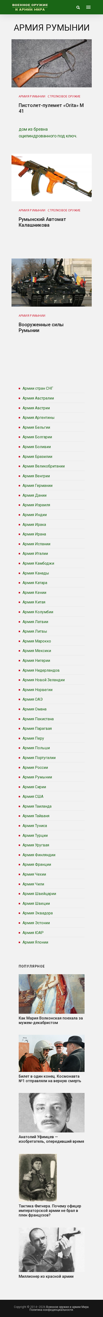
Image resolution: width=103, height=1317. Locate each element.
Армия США (33, 796)
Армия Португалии (39, 757)
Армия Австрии (36, 408)
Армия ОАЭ (33, 699)
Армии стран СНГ (38, 388)
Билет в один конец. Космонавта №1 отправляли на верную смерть (50, 1078)
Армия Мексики (37, 650)
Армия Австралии (38, 398)
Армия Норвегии (37, 689)
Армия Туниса (35, 825)
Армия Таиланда (37, 806)
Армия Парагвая (37, 728)
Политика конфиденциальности (51, 1309)
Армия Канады (36, 573)
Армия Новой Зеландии (44, 680)
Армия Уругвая (36, 845)
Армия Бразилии (37, 456)
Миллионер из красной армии (46, 1276)
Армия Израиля (36, 505)
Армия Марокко (37, 641)
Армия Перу (33, 738)
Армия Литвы (35, 631)
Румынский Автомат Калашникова (42, 222)
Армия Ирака (34, 524)
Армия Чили (33, 884)
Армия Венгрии (36, 476)
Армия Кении (34, 592)
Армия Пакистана (38, 719)
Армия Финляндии (39, 855)
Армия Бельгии (36, 427)
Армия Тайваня (36, 816)
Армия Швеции (36, 903)
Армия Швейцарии (39, 893)
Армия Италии (35, 553)
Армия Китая (34, 602)
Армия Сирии (34, 787)
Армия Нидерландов (41, 670)
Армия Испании (36, 544)
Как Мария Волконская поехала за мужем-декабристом (51, 1020)
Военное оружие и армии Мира (67, 1307)
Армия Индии (35, 514)
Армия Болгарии (37, 437)
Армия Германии (37, 485)
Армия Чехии (34, 874)
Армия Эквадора (38, 913)
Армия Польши (36, 748)
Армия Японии (35, 942)
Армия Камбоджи (38, 563)
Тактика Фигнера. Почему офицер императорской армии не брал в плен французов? (50, 1210)
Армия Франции (37, 864)
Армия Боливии (37, 447)
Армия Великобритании (44, 466)
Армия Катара (35, 582)
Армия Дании (34, 495)
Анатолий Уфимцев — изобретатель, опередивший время (51, 1139)
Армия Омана (34, 709)
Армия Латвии (35, 621)
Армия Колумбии (38, 612)
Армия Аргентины (39, 417)
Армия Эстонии (36, 923)
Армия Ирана (34, 534)
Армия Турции (35, 835)
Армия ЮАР (33, 932)
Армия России (35, 767)
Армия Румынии (37, 777)
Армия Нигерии (36, 660)
